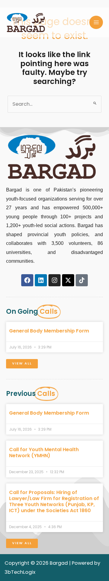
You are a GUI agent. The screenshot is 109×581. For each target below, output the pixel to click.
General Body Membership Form (49, 330)
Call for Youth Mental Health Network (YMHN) (44, 452)
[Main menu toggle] (96, 22)
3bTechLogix (20, 572)
